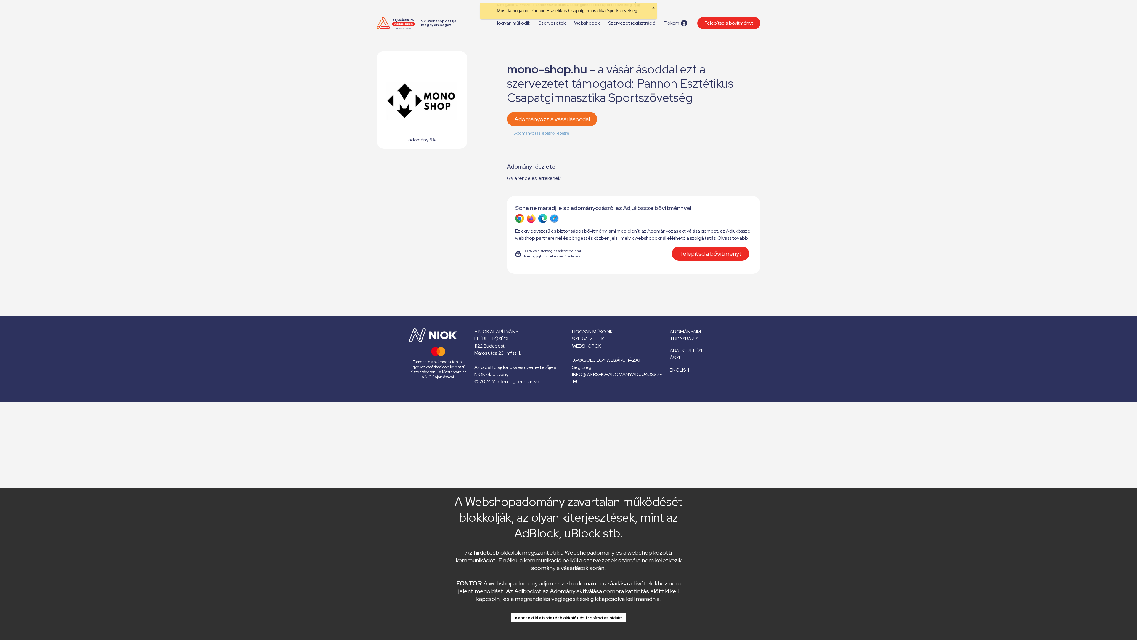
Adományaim (685, 332)
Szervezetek (552, 23)
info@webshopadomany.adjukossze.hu (617, 378)
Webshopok (587, 23)
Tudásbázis (684, 339)
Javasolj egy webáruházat (606, 360)
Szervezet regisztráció (632, 23)
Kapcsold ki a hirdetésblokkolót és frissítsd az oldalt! (568, 617)
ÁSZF (676, 358)
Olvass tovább (732, 238)
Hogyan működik (512, 23)
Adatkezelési (686, 351)
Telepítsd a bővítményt (728, 23)
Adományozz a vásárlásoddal (552, 119)
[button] (677, 23)
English (679, 370)
